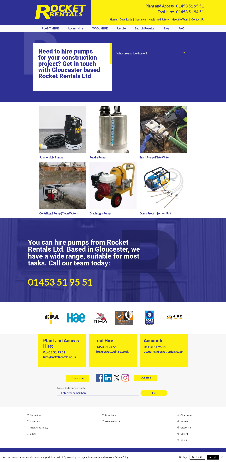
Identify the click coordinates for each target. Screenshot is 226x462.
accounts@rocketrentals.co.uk (163, 351)
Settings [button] (183, 457)
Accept (212, 457)
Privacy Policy (121, 457)
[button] (75, 28)
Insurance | (142, 19)
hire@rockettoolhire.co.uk (112, 351)
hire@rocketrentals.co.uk (59, 357)
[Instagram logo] (125, 378)
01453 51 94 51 (190, 11)
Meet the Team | (181, 19)
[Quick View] (62, 129)
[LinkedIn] (108, 378)
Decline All (197, 457)
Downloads (125, 19)
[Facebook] (99, 378)
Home (113, 19)
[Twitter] (117, 378)
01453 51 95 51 (190, 6)
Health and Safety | (160, 19)
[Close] (222, 457)
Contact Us (197, 19)
